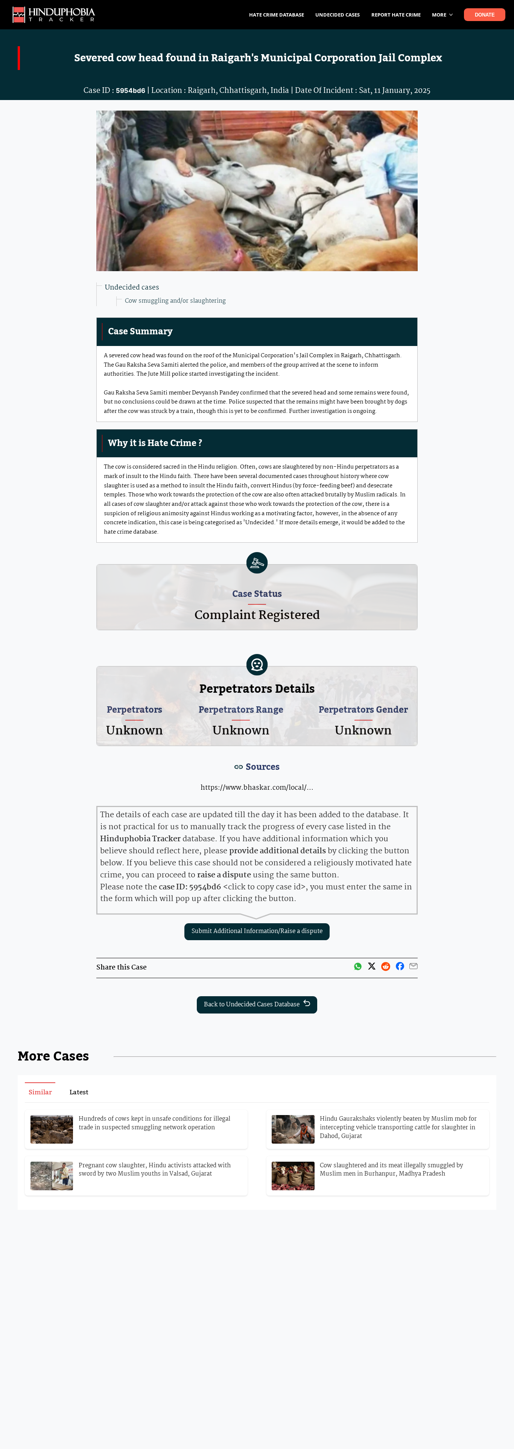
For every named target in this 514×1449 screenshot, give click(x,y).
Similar (40, 1092)
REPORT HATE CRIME (396, 14)
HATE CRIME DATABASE (276, 14)
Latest (79, 1092)
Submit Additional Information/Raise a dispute (257, 931)
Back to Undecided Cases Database (252, 1005)
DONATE (485, 15)
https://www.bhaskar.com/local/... (257, 788)
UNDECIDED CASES (337, 14)
